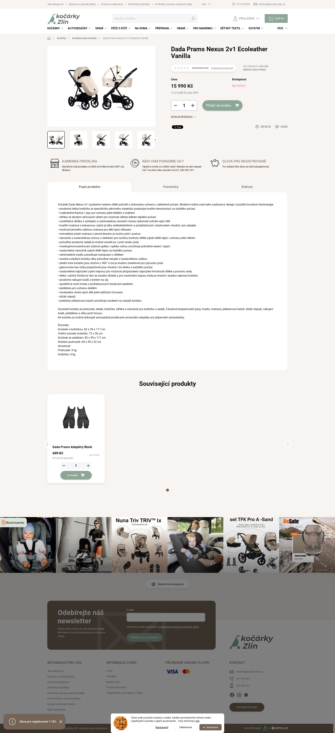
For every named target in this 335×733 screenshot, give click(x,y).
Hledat (193, 18)
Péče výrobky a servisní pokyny (64, 698)
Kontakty (111, 676)
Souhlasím (212, 727)
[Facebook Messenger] (246, 694)
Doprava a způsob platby (82, 4)
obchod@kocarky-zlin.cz (249, 671)
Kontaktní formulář (247, 707)
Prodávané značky (116, 687)
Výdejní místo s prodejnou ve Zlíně (124, 693)
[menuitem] (55, 28)
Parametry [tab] (170, 187)
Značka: (254, 69)
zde (197, 721)
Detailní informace (182, 117)
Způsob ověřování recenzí (61, 704)
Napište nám (113, 682)
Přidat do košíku (218, 105)
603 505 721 (243, 685)
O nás (109, 670)
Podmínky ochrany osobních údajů (173, 4)
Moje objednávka (56, 709)
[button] (167, 490)
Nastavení (161, 727)
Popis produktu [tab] (89, 187)
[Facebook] (232, 694)
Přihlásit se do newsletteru (144, 637)
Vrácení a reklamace (112, 4)
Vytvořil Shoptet (252, 728)
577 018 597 (243, 678)
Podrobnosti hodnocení (222, 68)
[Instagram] (239, 694)
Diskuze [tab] (247, 187)
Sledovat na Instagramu (171, 584)
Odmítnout (185, 727)
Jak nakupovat (55, 4)
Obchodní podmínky (139, 4)
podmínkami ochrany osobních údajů (179, 626)
